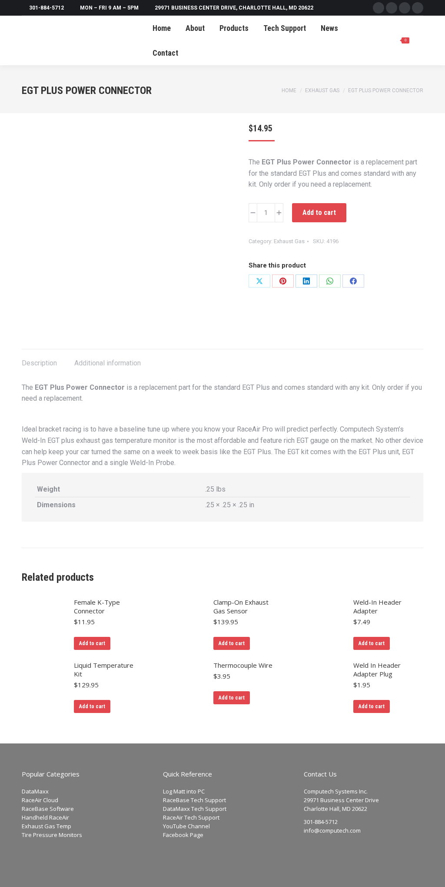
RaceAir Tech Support (191, 817)
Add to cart (319, 212)
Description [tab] (39, 363)
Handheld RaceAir (45, 817)
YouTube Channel (186, 826)
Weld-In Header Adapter (377, 606)
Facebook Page (183, 835)
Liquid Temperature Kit (103, 669)
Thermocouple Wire (242, 665)
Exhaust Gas (289, 241)
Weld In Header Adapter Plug (377, 669)
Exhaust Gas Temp (46, 826)
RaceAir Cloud (40, 800)
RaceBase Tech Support (194, 800)
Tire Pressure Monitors (52, 835)
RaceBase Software (48, 809)
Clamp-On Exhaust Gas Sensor (241, 606)
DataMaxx (35, 791)
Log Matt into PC (184, 791)
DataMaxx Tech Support (194, 809)
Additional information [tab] (107, 363)
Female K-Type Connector (97, 606)
